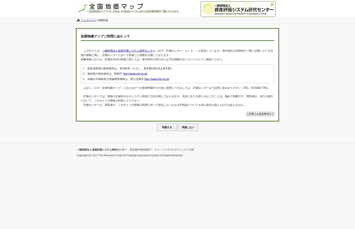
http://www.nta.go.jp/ (135, 73)
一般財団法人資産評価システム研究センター (129, 50)
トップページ (88, 20)
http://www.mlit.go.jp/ (156, 79)
